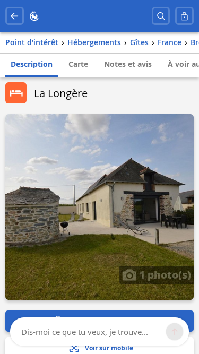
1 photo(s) (163, 274)
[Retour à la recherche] (14, 16)
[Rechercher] (161, 16)
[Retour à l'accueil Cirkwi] (34, 16)
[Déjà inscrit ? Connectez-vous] (184, 16)
